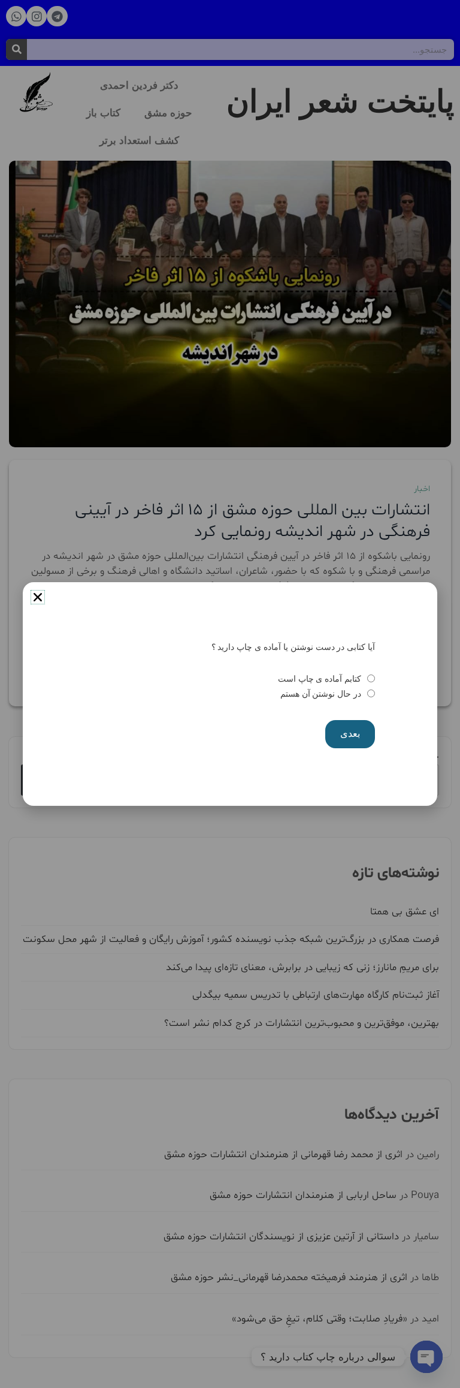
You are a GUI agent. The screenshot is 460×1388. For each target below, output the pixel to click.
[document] (230, 694)
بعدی (350, 733)
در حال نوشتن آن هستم (320, 693)
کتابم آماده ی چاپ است (319, 679)
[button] (38, 597)
